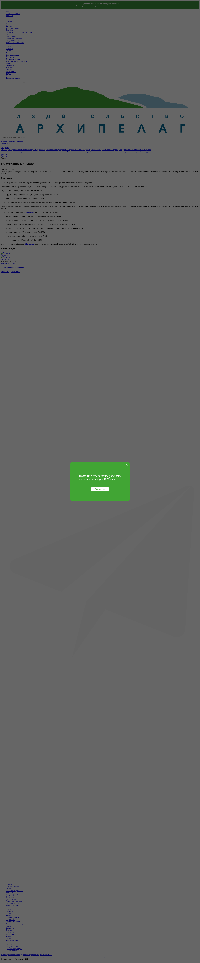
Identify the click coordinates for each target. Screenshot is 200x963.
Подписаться (100, 489)
